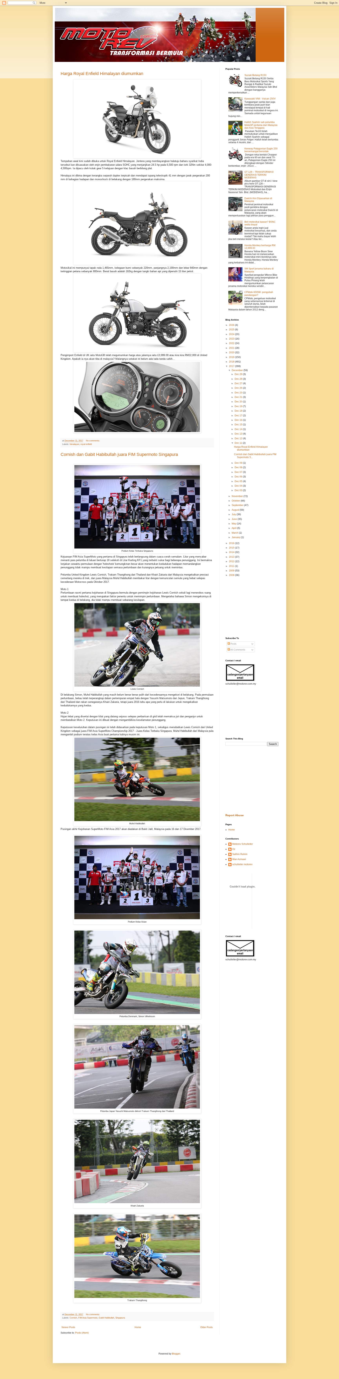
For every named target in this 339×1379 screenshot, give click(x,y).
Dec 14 (239, 429)
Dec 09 (239, 463)
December (237, 370)
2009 (232, 570)
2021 (232, 348)
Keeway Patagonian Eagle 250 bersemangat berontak (261, 150)
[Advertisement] (237, 606)
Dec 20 (239, 401)
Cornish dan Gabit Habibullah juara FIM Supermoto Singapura (119, 454)
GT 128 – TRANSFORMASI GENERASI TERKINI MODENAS (258, 175)
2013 (232, 557)
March (235, 532)
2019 (232, 357)
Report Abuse (234, 815)
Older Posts (206, 1327)
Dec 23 (239, 392)
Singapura (120, 1318)
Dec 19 (239, 406)
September (238, 505)
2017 (232, 366)
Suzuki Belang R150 (255, 75)
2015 (232, 547)
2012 (232, 561)
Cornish (73, 1318)
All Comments (237, 649)
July (234, 514)
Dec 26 (239, 388)
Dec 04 (239, 485)
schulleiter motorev (242, 864)
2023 (232, 338)
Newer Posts (68, 1327)
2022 (232, 343)
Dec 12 (239, 438)
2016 (232, 543)
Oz (233, 849)
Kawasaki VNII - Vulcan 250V (260, 98)
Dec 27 (239, 383)
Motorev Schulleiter (242, 844)
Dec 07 (239, 472)
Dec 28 (239, 379)
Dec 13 (239, 433)
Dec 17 (239, 415)
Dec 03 (239, 490)
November (237, 496)
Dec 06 (239, 476)
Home (138, 1327)
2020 (232, 352)
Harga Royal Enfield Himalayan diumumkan (102, 73)
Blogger (176, 1353)
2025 (232, 329)
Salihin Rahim (239, 854)
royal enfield (86, 444)
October (236, 500)
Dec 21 (239, 397)
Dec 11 (239, 443)
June (235, 519)
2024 (232, 334)
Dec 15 (239, 424)
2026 (232, 325)
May (234, 523)
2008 (232, 575)
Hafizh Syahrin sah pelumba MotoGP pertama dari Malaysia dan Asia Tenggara (260, 125)
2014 (232, 552)
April (234, 528)
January (236, 537)
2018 (232, 361)
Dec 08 (239, 467)
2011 (232, 566)
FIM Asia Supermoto (88, 1318)
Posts (233, 644)
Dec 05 (239, 481)
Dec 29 (239, 374)
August (236, 510)
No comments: (93, 440)
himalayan (74, 444)
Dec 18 (239, 410)
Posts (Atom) (82, 1332)
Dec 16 (239, 420)
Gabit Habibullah (106, 1318)
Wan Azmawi (239, 859)
